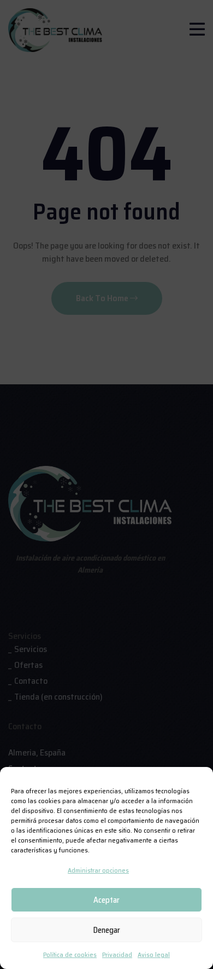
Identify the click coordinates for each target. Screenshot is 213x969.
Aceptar (106, 900)
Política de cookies (70, 954)
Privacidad (117, 954)
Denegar (106, 930)
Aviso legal (154, 954)
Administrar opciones (98, 870)
